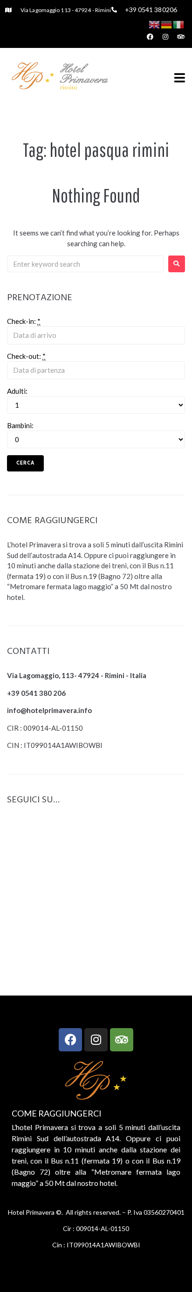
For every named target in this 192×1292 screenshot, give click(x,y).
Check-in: (24, 321)
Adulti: (17, 391)
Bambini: (20, 425)
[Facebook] (70, 1039)
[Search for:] (85, 264)
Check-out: (26, 356)
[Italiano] (179, 24)
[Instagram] (96, 1039)
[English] (155, 24)
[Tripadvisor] (121, 1039)
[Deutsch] (167, 24)
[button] (179, 77)
